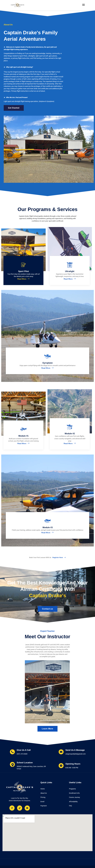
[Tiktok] (19, 808)
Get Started (13, 108)
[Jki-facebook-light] (12, 808)
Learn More (47, 729)
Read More (21, 279)
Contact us (47, 609)
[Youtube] (27, 808)
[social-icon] (66, 722)
